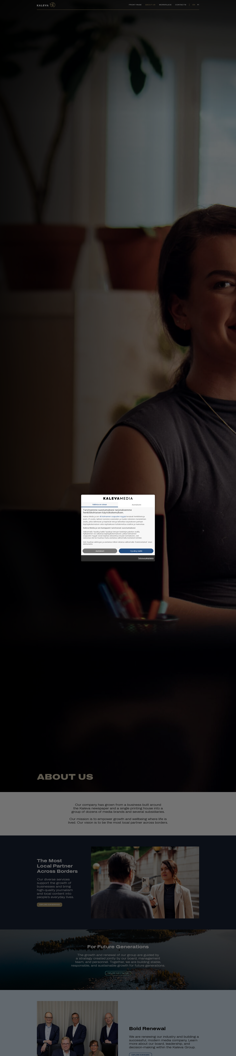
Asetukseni (136, 504)
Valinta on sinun (99, 504)
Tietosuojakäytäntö (146, 558)
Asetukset (100, 551)
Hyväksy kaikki (136, 551)
